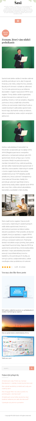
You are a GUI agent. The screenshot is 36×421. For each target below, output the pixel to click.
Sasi (18, 2)
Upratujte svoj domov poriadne (13, 402)
